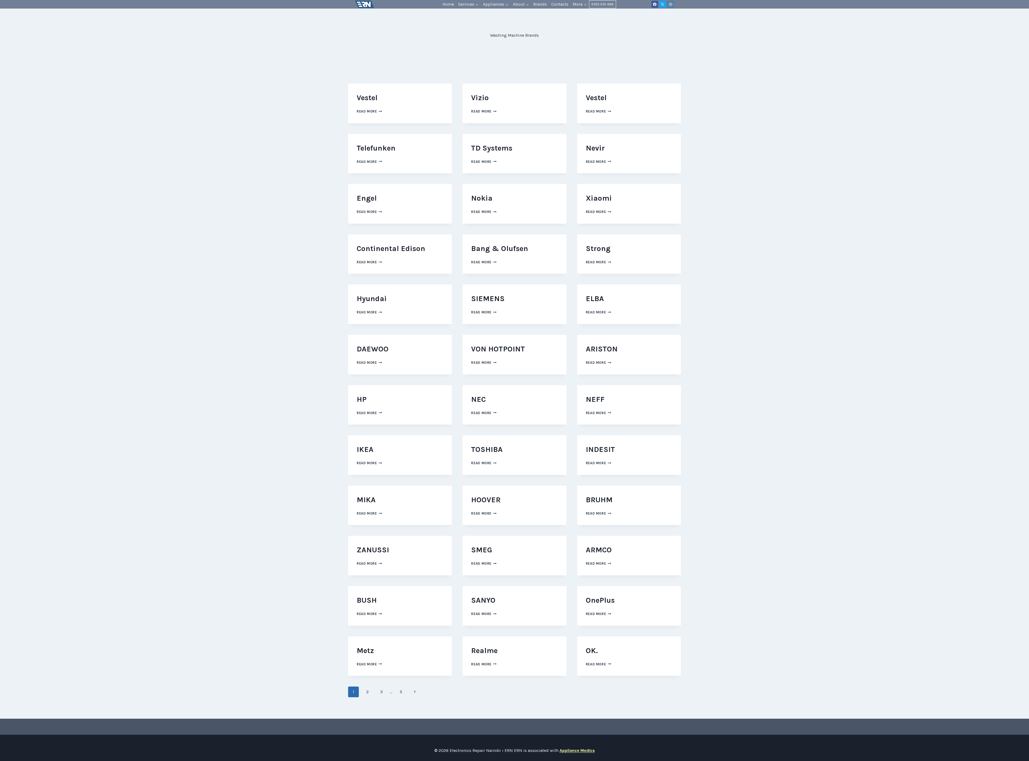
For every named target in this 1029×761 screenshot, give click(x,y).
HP (362, 399)
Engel (367, 198)
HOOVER (486, 499)
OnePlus (600, 600)
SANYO (483, 600)
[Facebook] (654, 4)
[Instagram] (670, 4)
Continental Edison (391, 248)
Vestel (367, 97)
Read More (369, 111)
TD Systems (491, 148)
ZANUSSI (373, 549)
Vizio (480, 97)
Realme (484, 650)
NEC (478, 399)
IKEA (365, 449)
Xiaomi (599, 198)
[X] (662, 4)
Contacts (559, 4)
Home (448, 4)
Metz (365, 650)
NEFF (595, 399)
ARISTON (602, 348)
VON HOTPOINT (498, 348)
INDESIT (600, 449)
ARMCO (599, 549)
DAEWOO (373, 348)
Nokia (482, 198)
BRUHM (599, 499)
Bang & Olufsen (499, 248)
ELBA (595, 298)
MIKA (366, 499)
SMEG (481, 549)
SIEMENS (488, 298)
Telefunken (376, 148)
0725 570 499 (602, 4)
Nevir (595, 148)
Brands (540, 4)
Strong (598, 248)
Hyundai (372, 298)
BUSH (367, 600)
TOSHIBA (487, 449)
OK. (592, 650)
